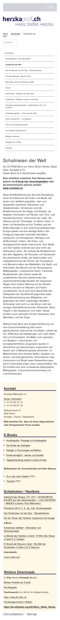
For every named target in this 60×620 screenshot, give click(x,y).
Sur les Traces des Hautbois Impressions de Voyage (29, 517)
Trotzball (10, 481)
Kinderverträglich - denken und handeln (25, 455)
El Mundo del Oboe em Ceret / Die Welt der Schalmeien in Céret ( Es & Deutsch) (25, 545)
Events (8, 88)
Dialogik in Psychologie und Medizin (23, 450)
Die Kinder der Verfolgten (18, 445)
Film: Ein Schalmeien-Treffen (17, 125)
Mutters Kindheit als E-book (17, 582)
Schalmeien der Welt (13, 64)
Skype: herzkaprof (13, 398)
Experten (9, 148)
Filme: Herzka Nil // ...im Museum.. (19, 119)
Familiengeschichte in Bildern (18, 601)
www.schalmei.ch (13, 188)
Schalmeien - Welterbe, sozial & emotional (22, 99)
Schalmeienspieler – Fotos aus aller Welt (21, 113)
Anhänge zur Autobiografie (33, 440)
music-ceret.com (12, 557)
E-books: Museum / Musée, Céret (18, 76)
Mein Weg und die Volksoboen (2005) (20, 82)
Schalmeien (15, 33)
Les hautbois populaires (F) (16, 130)
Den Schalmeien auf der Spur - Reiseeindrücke (23, 70)
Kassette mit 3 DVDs (13, 142)
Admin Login (32, 614)
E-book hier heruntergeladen (32, 181)
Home (5, 33)
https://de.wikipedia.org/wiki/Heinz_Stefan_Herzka (29, 606)
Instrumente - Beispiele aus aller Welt (20, 93)
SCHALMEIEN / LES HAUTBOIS (18, 59)
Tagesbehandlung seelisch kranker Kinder (26, 459)
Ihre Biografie (10, 587)
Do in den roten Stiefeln (17, 476)
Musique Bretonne (13, 136)
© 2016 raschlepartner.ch (13, 614)
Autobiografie (12, 440)
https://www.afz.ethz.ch (15, 597)
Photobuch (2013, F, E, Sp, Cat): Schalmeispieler (28, 508)
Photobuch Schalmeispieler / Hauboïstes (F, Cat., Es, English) (26, 106)
